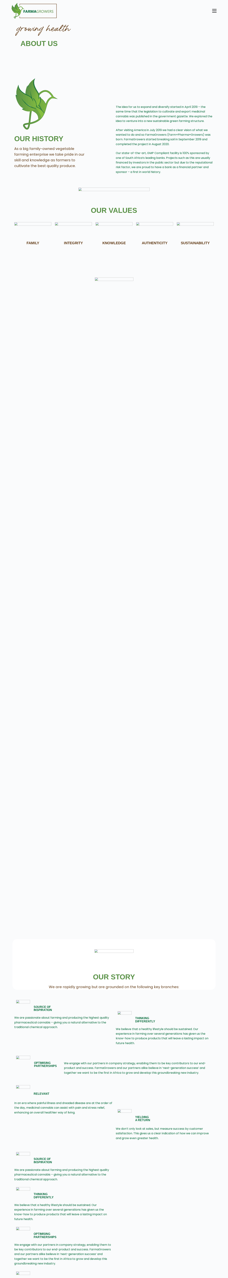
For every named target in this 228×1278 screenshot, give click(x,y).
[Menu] (214, 11)
